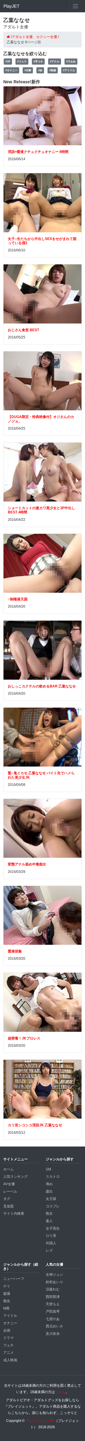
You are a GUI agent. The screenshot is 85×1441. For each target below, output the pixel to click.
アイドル (10, 1315)
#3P (7, 61)
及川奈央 (53, 1334)
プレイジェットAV (40, 1421)
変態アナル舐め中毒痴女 (27, 864)
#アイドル (69, 70)
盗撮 (6, 1293)
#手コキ (38, 61)
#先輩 (27, 70)
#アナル (54, 61)
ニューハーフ (13, 1279)
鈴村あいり (54, 1282)
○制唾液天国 (17, 599)
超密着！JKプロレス (24, 1038)
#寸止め (71, 61)
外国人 (51, 1243)
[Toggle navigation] (75, 6)
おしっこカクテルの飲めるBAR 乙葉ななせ (42, 686)
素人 (49, 1221)
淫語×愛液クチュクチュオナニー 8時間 (38, 152)
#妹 (40, 70)
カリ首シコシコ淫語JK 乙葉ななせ (35, 1125)
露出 (49, 1191)
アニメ (8, 1352)
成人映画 (10, 1360)
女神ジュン (54, 1274)
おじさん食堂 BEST (23, 330)
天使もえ (53, 1304)
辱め (49, 1184)
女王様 (51, 1199)
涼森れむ (53, 1289)
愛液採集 (15, 951)
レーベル (10, 1191)
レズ (49, 1250)
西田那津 (53, 1297)
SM (48, 1169)
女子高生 (53, 1228)
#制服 (52, 70)
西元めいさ (54, 1326)
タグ (6, 1199)
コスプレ (53, 1206)
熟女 (49, 1213)
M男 (6, 1308)
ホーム (8, 1169)
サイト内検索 (13, 1213)
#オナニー (11, 70)
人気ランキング (15, 1176)
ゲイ (6, 1286)
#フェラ (22, 61)
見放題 (8, 1206)
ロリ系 (51, 1235)
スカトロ (53, 1176)
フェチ (8, 1345)
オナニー (10, 1323)
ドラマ (8, 1338)
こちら (60, 1392)
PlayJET (11, 6)
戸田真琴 (53, 1311)
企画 (6, 1330)
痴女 (6, 1301)
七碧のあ (53, 1319)
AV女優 (9, 1184)
